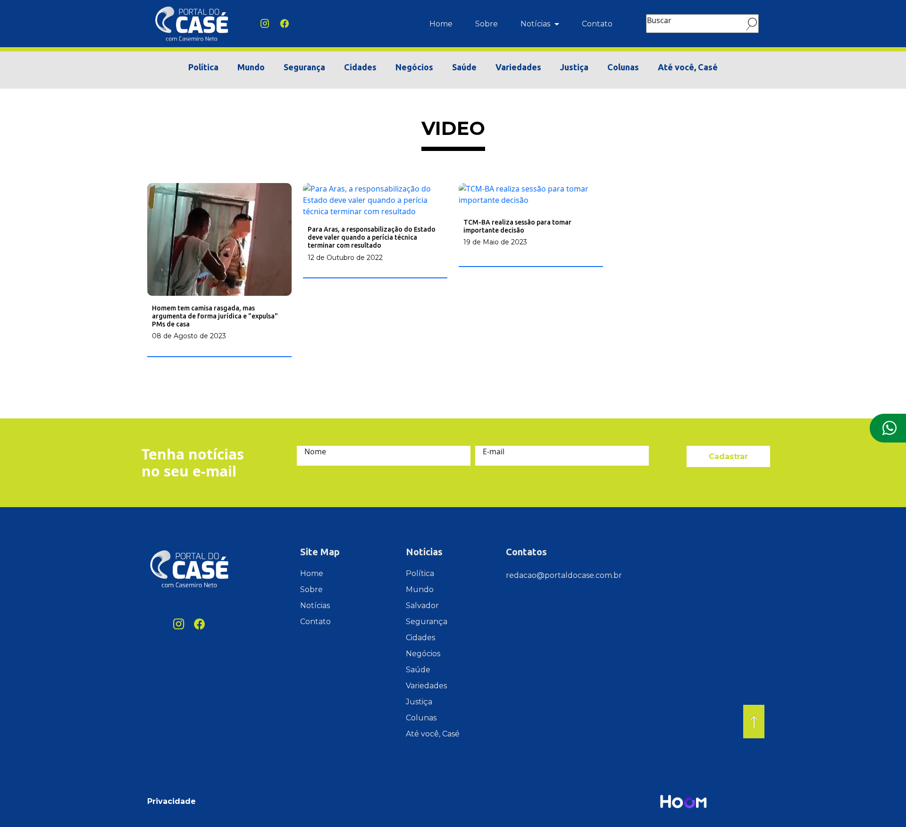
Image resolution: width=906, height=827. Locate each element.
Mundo (251, 67)
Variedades (518, 67)
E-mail (493, 451)
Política (203, 67)
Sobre (486, 23)
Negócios (414, 67)
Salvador (422, 605)
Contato (597, 23)
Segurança (304, 67)
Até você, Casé (688, 67)
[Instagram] (265, 24)
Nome (315, 451)
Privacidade (171, 801)
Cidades (360, 67)
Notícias (536, 23)
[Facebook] (284, 24)
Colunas (623, 67)
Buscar (659, 20)
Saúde (464, 67)
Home (441, 23)
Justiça (574, 67)
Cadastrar (728, 456)
